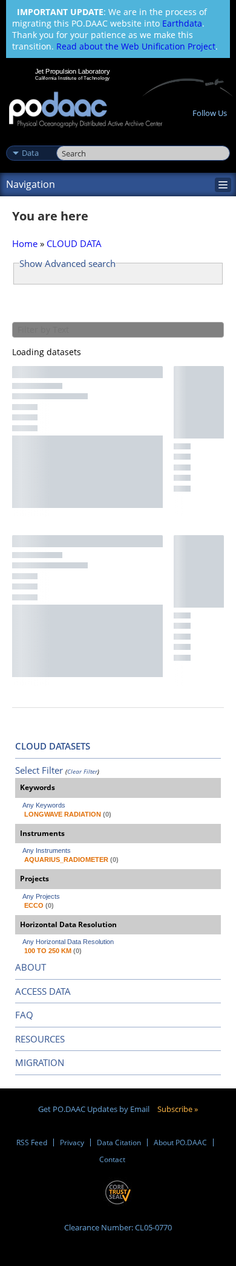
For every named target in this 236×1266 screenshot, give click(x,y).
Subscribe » (177, 1109)
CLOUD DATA (74, 243)
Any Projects (41, 896)
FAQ (24, 1015)
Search (70, 140)
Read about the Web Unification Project (135, 46)
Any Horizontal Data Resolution (68, 941)
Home (25, 243)
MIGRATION (39, 1062)
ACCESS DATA (43, 991)
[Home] (85, 110)
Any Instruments (46, 850)
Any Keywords (43, 805)
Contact (112, 1159)
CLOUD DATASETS (52, 746)
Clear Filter (82, 771)
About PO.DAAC (180, 1142)
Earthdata (182, 23)
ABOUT (30, 967)
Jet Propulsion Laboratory (72, 71)
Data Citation (119, 1142)
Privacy (72, 1142)
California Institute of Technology (72, 78)
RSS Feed (31, 1142)
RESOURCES (40, 1039)
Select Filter (39, 770)
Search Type (30, 140)
